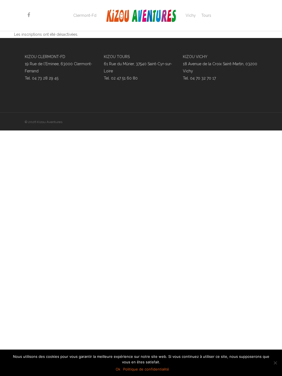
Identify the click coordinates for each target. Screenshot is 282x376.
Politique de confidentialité (146, 369)
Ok (118, 369)
